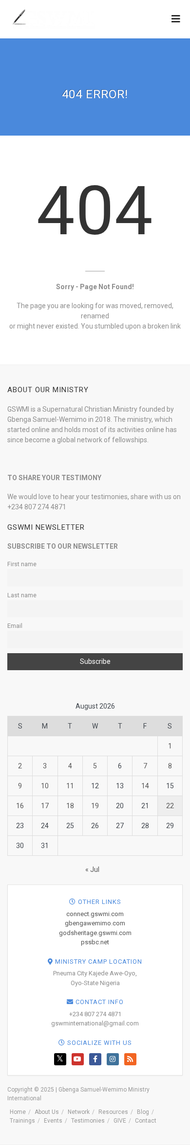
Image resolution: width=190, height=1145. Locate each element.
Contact (145, 1120)
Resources (113, 1112)
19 (95, 806)
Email (14, 625)
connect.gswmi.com (95, 914)
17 (45, 806)
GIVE (120, 1120)
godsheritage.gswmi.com (95, 933)
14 (145, 786)
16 (20, 806)
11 (70, 786)
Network (79, 1112)
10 (45, 786)
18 (70, 806)
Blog (143, 1112)
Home (18, 1112)
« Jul (92, 869)
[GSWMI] (52, 18)
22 (170, 806)
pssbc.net (95, 942)
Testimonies (88, 1120)
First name (22, 564)
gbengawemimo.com (95, 923)
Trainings (22, 1120)
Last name (22, 595)
